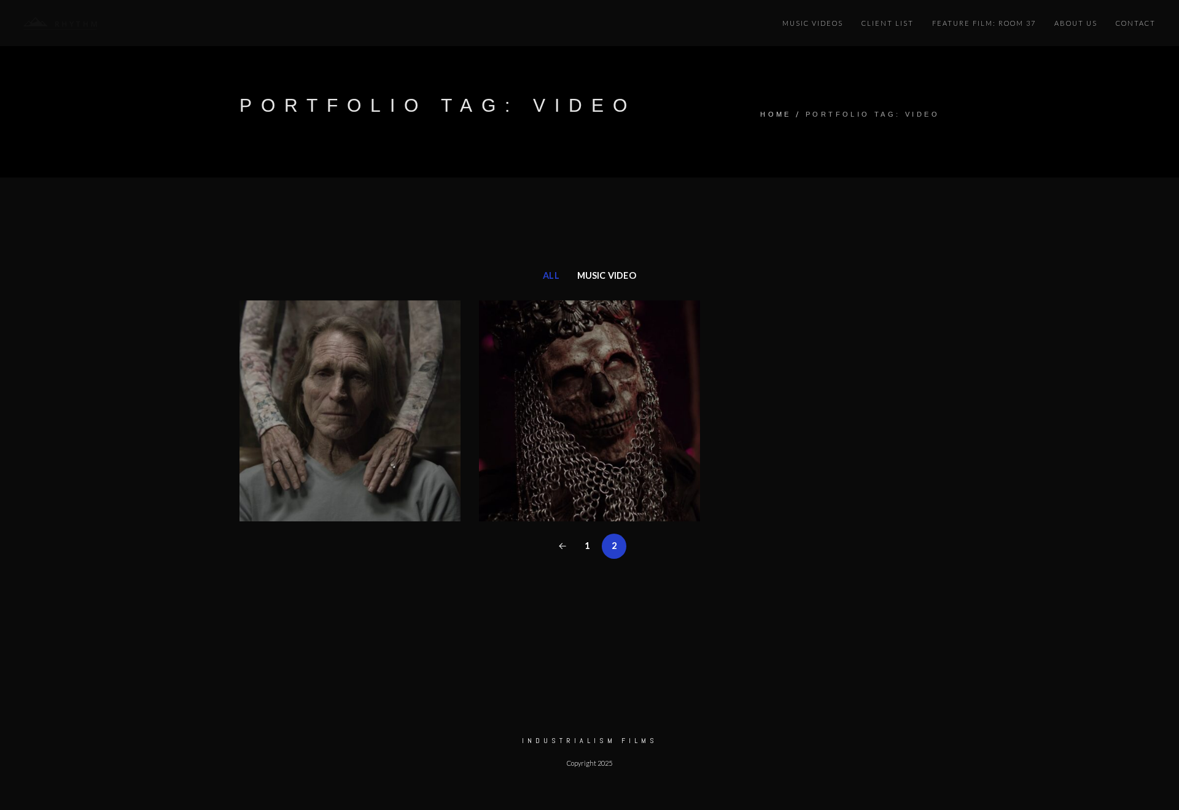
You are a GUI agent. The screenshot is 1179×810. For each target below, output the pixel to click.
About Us (1075, 23)
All (551, 275)
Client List (888, 23)
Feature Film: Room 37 (984, 23)
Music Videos (812, 23)
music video (606, 275)
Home (776, 114)
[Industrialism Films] (60, 23)
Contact (1136, 23)
